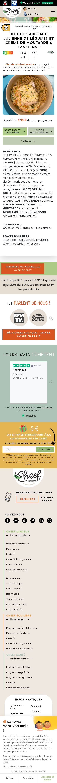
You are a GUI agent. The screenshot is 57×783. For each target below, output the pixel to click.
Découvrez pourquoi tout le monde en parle (28, 334)
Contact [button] (34, 13)
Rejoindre (27, 499)
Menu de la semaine (16, 569)
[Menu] (53, 11)
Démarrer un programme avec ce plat (23, 268)
